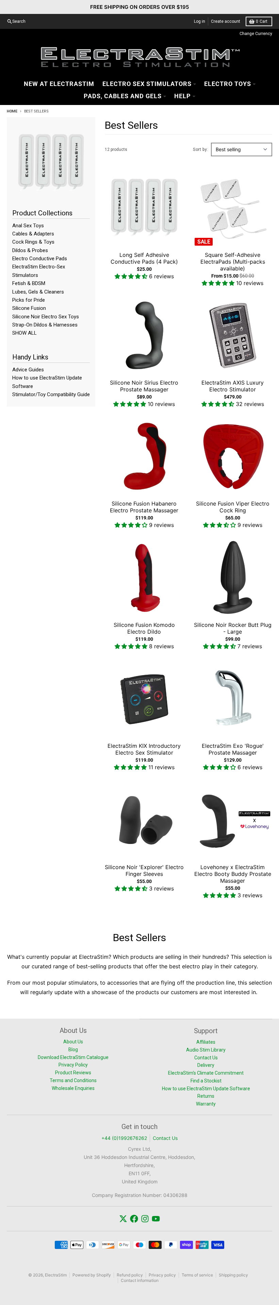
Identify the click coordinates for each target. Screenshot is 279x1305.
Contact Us (165, 1138)
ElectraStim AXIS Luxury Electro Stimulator (232, 386)
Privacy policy (162, 1274)
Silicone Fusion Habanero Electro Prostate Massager (144, 507)
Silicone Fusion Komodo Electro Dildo (144, 628)
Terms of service (197, 1274)
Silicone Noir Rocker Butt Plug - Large (233, 628)
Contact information (140, 1280)
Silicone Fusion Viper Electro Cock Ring (232, 507)
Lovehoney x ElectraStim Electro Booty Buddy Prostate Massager (232, 874)
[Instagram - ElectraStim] (145, 1219)
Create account (225, 21)
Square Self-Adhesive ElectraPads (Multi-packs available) (232, 261)
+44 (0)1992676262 (124, 1138)
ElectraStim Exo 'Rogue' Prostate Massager (233, 749)
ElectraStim (56, 1274)
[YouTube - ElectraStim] (156, 1219)
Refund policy (130, 1274)
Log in (199, 21)
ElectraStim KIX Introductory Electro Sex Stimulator (144, 749)
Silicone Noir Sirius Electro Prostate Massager (144, 386)
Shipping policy (233, 1274)
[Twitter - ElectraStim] (123, 1219)
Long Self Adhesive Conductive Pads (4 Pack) (144, 258)
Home (12, 111)
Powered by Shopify (91, 1274)
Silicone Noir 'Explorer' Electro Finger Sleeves (144, 870)
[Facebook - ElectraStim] (134, 1219)
